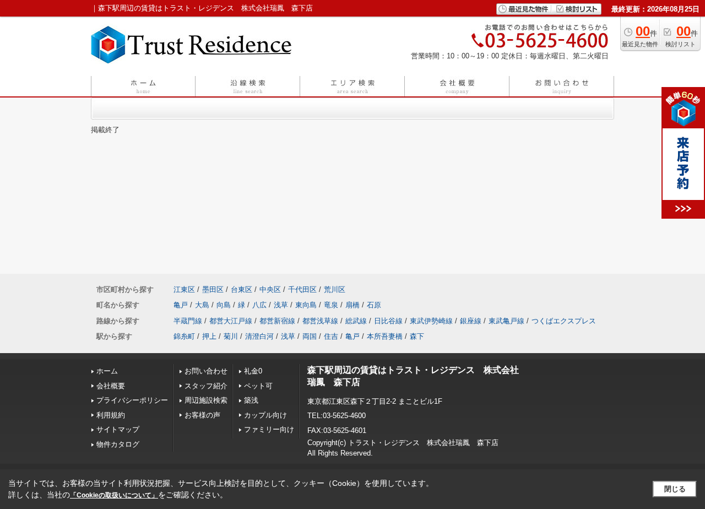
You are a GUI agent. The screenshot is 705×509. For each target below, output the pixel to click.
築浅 (251, 400)
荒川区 (334, 289)
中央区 (270, 289)
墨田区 (213, 289)
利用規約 (110, 415)
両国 (309, 336)
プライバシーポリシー (132, 400)
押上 (209, 336)
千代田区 (302, 289)
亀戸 (180, 305)
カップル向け (265, 415)
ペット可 (258, 386)
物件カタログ (117, 444)
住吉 (331, 336)
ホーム (107, 371)
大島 (202, 305)
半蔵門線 (187, 321)
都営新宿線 (277, 321)
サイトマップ (117, 429)
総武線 (356, 321)
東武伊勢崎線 (431, 321)
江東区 (184, 289)
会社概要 (110, 386)
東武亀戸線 (506, 321)
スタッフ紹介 (206, 386)
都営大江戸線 (230, 321)
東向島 (306, 305)
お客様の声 (202, 415)
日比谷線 (388, 321)
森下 (417, 336)
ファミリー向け (269, 429)
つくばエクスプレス (564, 321)
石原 (374, 305)
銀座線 (470, 321)
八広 (259, 305)
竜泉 (331, 305)
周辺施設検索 (206, 400)
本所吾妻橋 (385, 336)
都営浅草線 (320, 321)
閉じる (675, 489)
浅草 (281, 305)
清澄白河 (259, 336)
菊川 (231, 336)
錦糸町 (184, 336)
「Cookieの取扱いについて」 (114, 495)
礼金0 (253, 371)
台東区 (241, 289)
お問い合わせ (206, 371)
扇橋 (352, 305)
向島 (223, 305)
